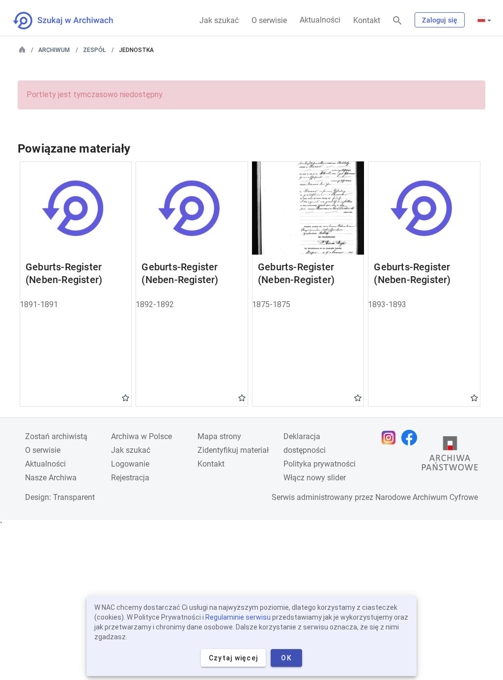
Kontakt (366, 20)
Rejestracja (130, 477)
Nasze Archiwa (51, 477)
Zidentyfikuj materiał (233, 450)
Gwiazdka (125, 397)
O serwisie (269, 20)
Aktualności (320, 20)
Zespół (94, 50)
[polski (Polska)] (484, 20)
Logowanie (130, 464)
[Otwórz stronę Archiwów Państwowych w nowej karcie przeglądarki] (450, 456)
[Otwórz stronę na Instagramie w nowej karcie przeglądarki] (391, 437)
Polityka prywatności (319, 464)
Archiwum (54, 50)
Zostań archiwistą (56, 436)
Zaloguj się (439, 20)
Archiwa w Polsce (141, 436)
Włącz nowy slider (314, 477)
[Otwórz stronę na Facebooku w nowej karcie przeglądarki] (411, 437)
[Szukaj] (397, 21)
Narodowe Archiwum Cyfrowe (426, 497)
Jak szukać (219, 20)
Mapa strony (219, 436)
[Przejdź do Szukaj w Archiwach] (72, 20)
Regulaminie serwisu (238, 617)
